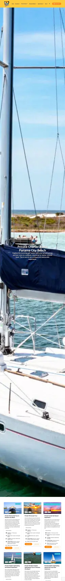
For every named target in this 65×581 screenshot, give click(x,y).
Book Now (9, 547)
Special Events (40, 3)
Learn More (16, 547)
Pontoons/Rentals (32, 3)
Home (13, 3)
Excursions (17, 3)
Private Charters (24, 3)
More (46, 3)
